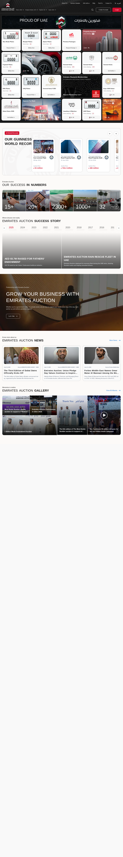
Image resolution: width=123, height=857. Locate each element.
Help (94, 3)
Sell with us (86, 3)
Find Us (100, 3)
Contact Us (109, 3)
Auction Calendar (75, 3)
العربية (119, 3)
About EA (64, 3)
